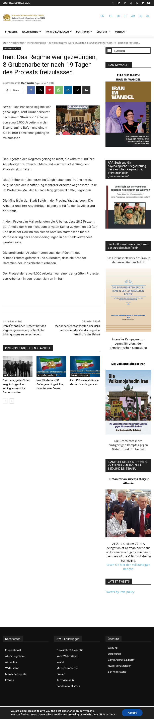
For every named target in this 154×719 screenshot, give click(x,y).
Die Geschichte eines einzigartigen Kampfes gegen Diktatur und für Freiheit (128, 445)
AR (133, 16)
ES (140, 16)
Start (5, 42)
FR (110, 16)
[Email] (77, 90)
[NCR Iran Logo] (25, 17)
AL (148, 16)
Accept (132, 713)
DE (119, 16)
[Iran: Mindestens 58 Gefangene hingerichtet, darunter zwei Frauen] (51, 366)
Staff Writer (27, 82)
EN (102, 16)
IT (126, 16)
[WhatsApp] (59, 90)
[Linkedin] (119, 3)
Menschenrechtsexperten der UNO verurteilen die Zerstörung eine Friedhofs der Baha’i (77, 330)
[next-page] (11, 401)
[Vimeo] (142, 3)
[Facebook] (113, 3)
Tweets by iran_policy (119, 592)
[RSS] (130, 3)
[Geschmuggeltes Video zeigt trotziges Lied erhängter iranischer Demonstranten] (17, 366)
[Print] (86, 90)
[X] (136, 3)
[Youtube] (148, 3)
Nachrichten (17, 42)
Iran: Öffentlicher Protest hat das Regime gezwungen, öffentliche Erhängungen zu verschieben (24, 330)
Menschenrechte (36, 42)
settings (111, 714)
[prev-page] (5, 401)
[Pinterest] (125, 3)
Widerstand (10, 375)
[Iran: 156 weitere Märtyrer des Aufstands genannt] (85, 366)
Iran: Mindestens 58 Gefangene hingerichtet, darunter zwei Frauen (50, 384)
